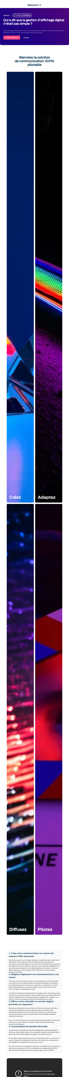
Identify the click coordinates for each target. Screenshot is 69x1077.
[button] (40, 5)
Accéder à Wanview (11, 37)
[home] (32, 5)
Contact (26, 37)
